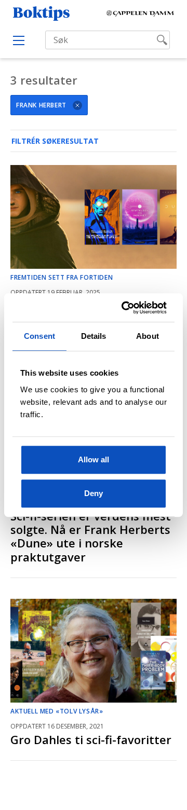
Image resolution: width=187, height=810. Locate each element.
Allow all (93, 459)
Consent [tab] (39, 336)
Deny (93, 493)
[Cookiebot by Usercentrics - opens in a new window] (126, 307)
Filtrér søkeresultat (55, 141)
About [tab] (147, 336)
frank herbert (41, 105)
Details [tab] (93, 336)
